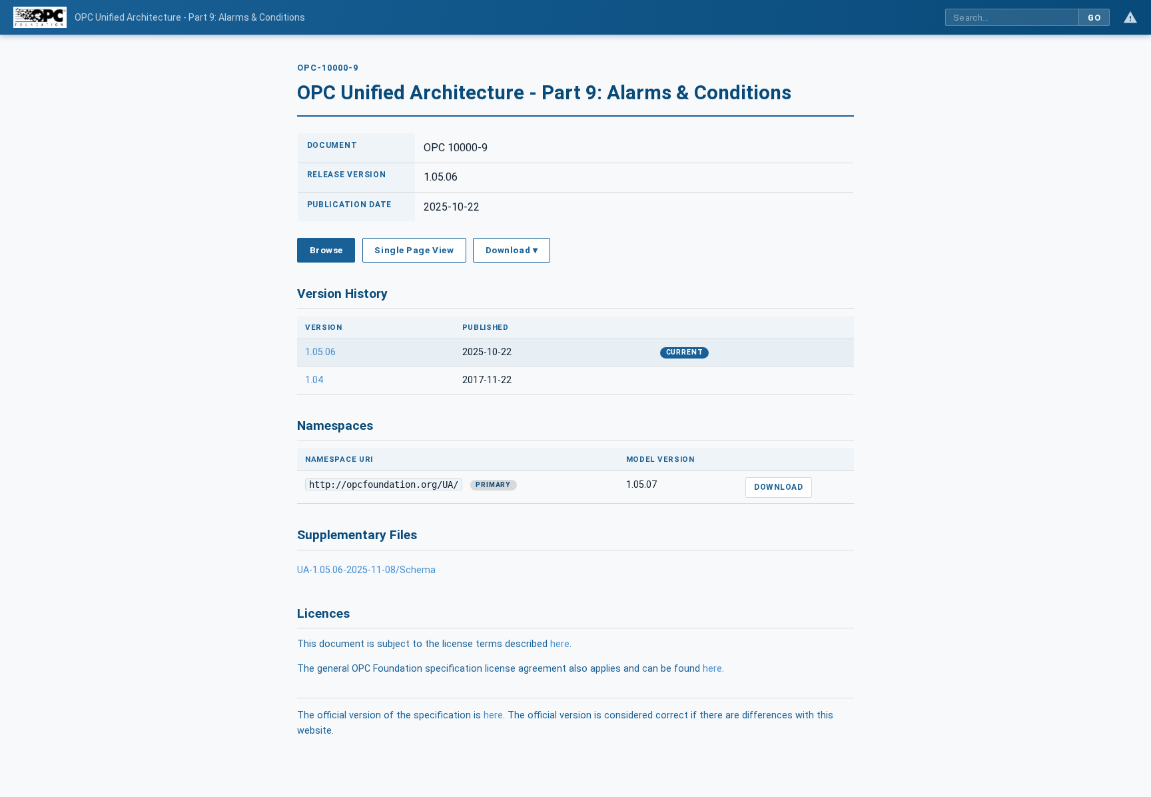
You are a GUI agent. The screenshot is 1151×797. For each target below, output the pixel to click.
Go (1094, 18)
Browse (326, 250)
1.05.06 (320, 352)
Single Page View (414, 250)
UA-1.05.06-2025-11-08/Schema (366, 570)
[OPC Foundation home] (40, 17)
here (560, 644)
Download (778, 487)
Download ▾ (512, 250)
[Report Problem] (1130, 17)
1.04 (314, 380)
